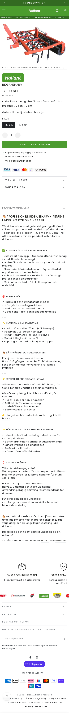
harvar (45, 540)
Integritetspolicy (57, 698)
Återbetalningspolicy (36, 698)
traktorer (60, 540)
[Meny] (4, 10)
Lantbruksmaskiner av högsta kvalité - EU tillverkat (36, 68)
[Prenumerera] (65, 639)
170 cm (23, 125)
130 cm (9, 125)
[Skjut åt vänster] (4, 3)
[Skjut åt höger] (64, 3)
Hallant (28, 695)
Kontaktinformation (52, 702)
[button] (57, 10)
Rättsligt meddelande (36, 706)
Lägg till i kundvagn (34, 144)
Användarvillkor (18, 702)
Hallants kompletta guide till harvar (31, 417)
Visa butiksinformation (18, 160)
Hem (4, 68)
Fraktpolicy (34, 702)
